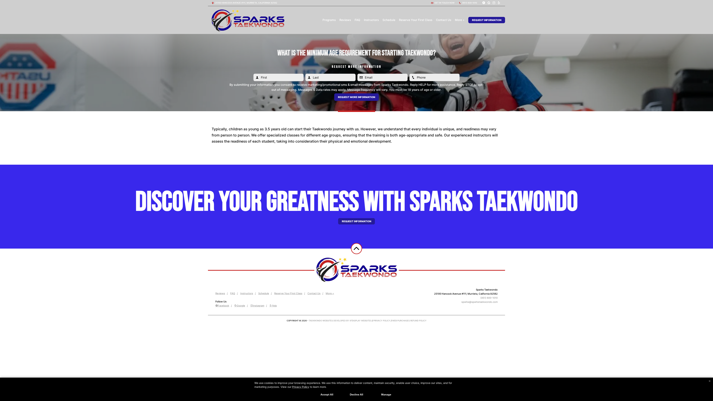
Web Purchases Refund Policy (409, 320)
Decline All (356, 394)
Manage (386, 394)
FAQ (357, 20)
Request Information (486, 20)
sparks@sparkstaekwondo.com (479, 301)
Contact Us (443, 20)
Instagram (258, 305)
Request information (356, 221)
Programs (329, 20)
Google (241, 305)
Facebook (223, 305)
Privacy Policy (381, 320)
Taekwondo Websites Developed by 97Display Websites (340, 320)
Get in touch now (444, 2)
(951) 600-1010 (469, 2)
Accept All (326, 394)
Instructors (371, 20)
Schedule (388, 20)
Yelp (274, 305)
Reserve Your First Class (415, 20)
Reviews (345, 20)
